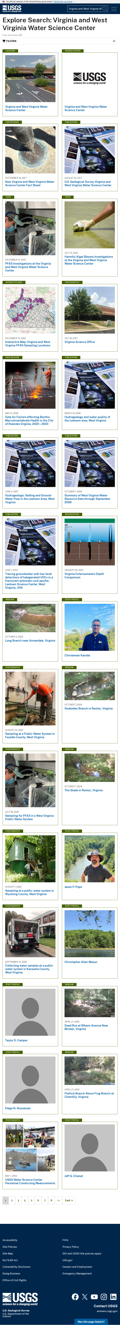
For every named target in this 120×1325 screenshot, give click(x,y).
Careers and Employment (77, 1267)
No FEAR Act (10, 1260)
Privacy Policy (70, 1247)
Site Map (7, 1253)
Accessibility (10, 1240)
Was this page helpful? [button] (91, 1321)
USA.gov (67, 1260)
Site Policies (9, 1247)
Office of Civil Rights (14, 1280)
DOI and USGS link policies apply (81, 1253)
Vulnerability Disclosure (16, 1267)
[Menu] (114, 9)
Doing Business (11, 1273)
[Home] (11, 11)
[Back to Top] (109, 1314)
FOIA (65, 1240)
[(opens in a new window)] (75, 1296)
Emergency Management (77, 1273)
